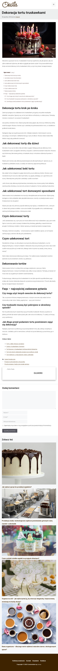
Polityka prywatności (18, 660)
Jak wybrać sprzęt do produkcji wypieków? (17, 487)
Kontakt (28, 660)
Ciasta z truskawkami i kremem (15, 346)
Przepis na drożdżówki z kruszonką (14, 362)
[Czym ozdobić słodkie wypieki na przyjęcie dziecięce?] (29, 541)
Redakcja (43, 660)
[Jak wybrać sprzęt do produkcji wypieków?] (29, 463)
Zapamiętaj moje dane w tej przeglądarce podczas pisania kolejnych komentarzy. (27, 425)
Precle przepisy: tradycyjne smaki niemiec (16, 364)
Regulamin (35, 660)
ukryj (12, 72)
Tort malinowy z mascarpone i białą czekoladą (19, 354)
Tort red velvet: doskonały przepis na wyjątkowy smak (22, 352)
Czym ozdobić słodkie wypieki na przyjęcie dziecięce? (20, 558)
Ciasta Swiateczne (9, 359)
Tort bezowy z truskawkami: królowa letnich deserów (21, 349)
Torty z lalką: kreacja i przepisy (15, 344)
